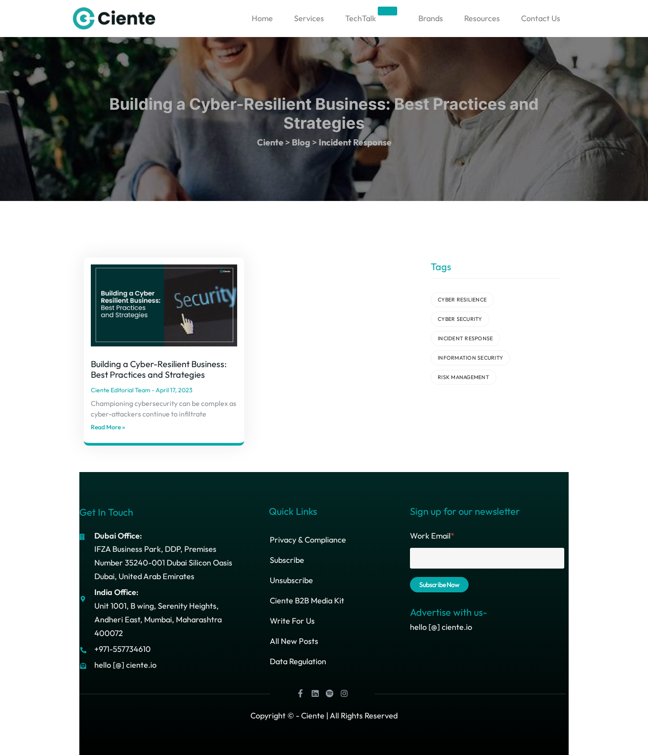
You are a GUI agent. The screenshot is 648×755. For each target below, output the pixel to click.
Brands (430, 18)
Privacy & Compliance (308, 540)
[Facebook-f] (301, 693)
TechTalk (370, 16)
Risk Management (463, 377)
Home (262, 18)
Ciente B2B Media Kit (307, 600)
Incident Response (465, 338)
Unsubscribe (291, 580)
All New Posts (294, 641)
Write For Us (292, 621)
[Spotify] (330, 693)
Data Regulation (298, 661)
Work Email (432, 536)
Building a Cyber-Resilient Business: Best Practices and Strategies (159, 369)
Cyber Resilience (462, 299)
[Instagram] (344, 693)
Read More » (108, 427)
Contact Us (540, 18)
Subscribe (287, 560)
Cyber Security (460, 319)
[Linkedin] (315, 693)
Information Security (470, 357)
